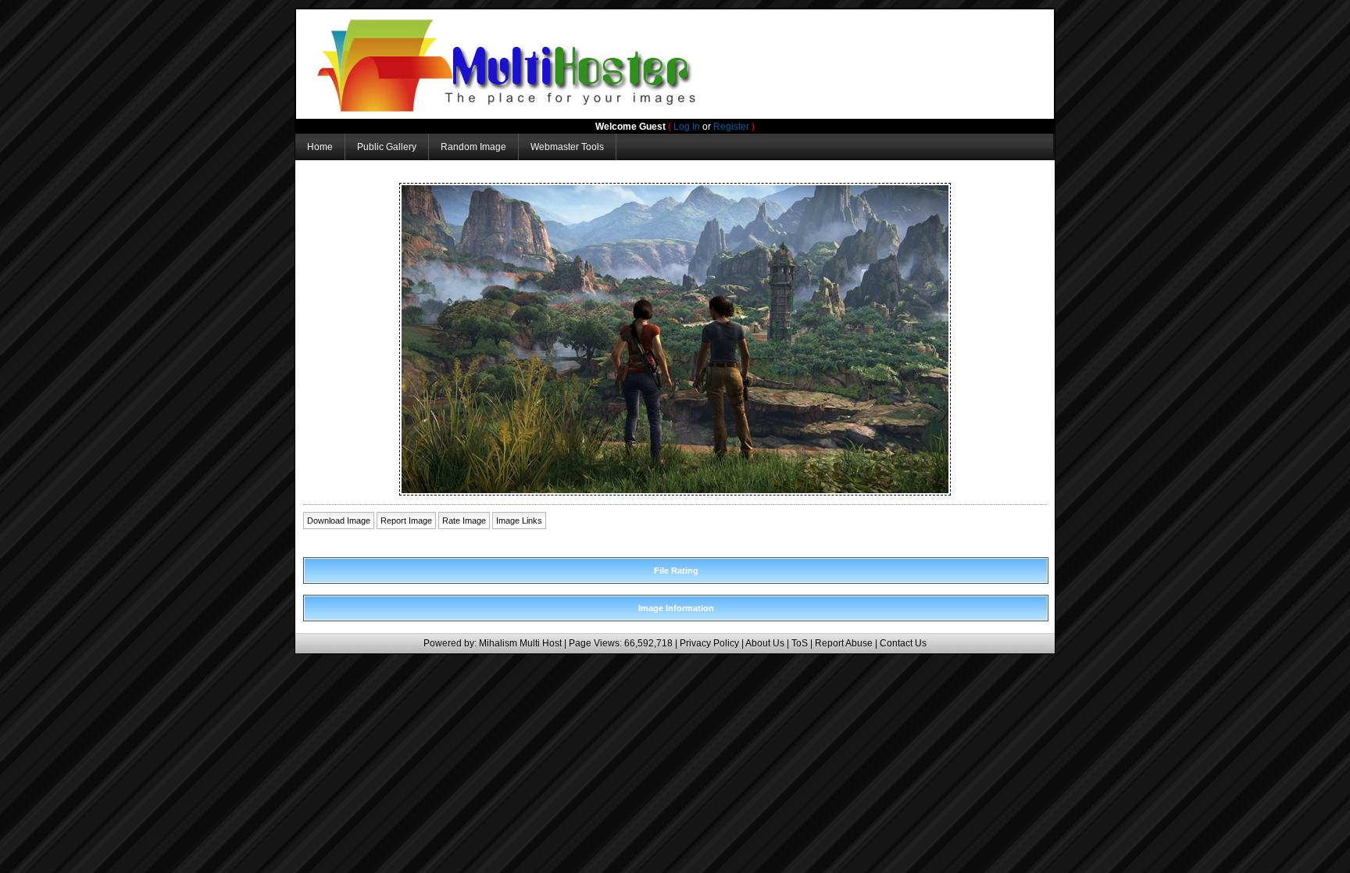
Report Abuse (844, 643)
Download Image (338, 520)
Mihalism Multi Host (520, 643)
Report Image (406, 520)
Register (731, 126)
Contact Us (903, 643)
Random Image (473, 146)
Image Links (519, 520)
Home (320, 146)
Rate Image (464, 520)
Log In (686, 126)
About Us (764, 643)
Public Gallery (386, 146)
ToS (799, 643)
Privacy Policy (709, 643)
